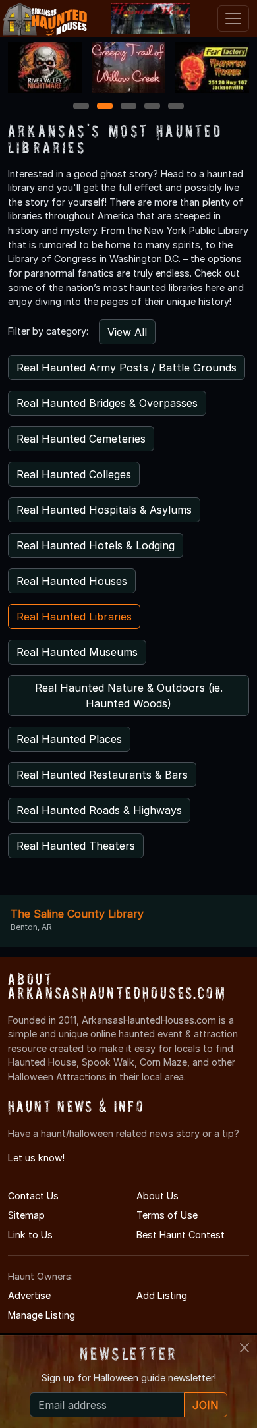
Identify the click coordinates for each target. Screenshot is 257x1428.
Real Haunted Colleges (73, 474)
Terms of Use (167, 1215)
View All (127, 332)
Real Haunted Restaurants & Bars (102, 774)
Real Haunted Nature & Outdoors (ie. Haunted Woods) (129, 695)
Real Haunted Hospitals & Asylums (104, 509)
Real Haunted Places (69, 739)
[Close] (244, 1347)
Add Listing (161, 1295)
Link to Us (30, 1234)
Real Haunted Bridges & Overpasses (107, 403)
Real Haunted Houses (71, 581)
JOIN (205, 1405)
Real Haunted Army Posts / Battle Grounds (126, 367)
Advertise (29, 1295)
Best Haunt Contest (180, 1234)
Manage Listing (41, 1315)
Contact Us (33, 1195)
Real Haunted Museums (77, 652)
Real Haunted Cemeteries (81, 438)
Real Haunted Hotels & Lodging (95, 545)
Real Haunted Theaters (75, 845)
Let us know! (36, 1157)
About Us (157, 1195)
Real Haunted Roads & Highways (99, 810)
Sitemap (26, 1215)
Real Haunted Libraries (74, 616)
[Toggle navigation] (233, 18)
